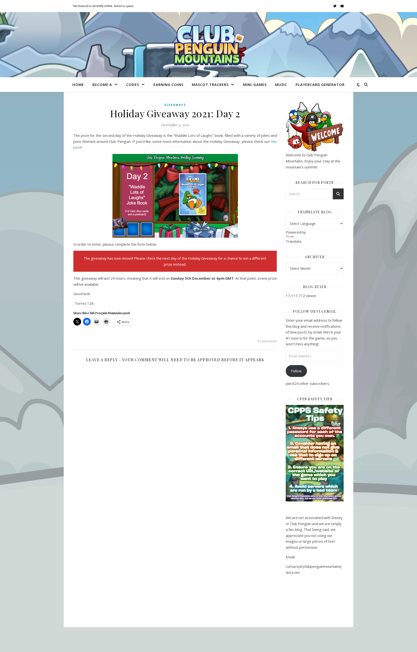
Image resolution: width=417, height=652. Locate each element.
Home (78, 84)
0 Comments (267, 341)
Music (281, 84)
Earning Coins (168, 84)
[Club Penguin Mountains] (208, 45)
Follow (296, 370)
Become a (102, 84)
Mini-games (255, 84)
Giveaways (175, 105)
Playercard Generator (320, 84)
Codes (132, 84)
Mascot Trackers (210, 84)
